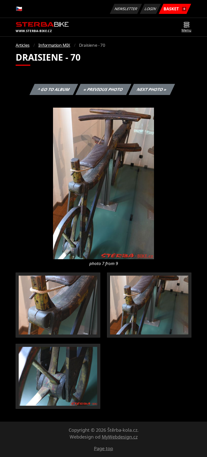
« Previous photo (103, 89)
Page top (103, 448)
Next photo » (152, 89)
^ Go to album (54, 89)
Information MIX (54, 45)
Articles (23, 45)
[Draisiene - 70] (103, 183)
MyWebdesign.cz (120, 437)
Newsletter (126, 8)
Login (150, 8)
